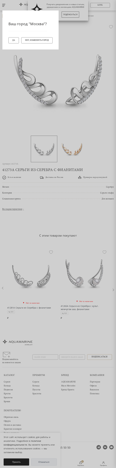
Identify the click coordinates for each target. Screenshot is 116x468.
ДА (13, 40)
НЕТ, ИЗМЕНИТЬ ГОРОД (37, 40)
